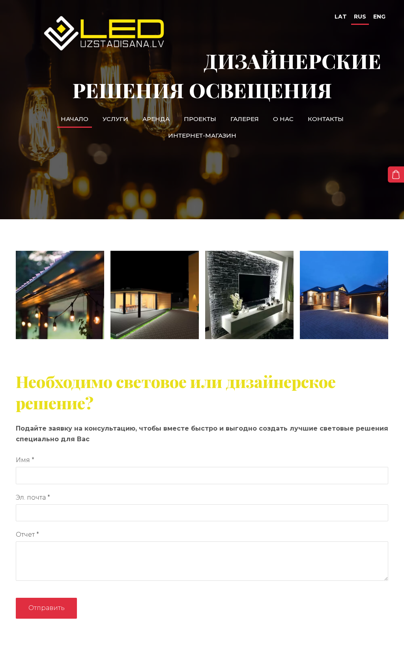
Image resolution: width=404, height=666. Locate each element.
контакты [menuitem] (326, 119)
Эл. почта (33, 497)
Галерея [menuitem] (244, 119)
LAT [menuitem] (341, 16)
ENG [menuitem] (379, 16)
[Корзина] (396, 174)
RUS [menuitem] (360, 16)
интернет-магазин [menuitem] (202, 135)
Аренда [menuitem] (156, 119)
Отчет (27, 534)
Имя (25, 460)
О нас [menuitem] (283, 119)
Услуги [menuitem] (115, 119)
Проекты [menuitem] (200, 119)
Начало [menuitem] (74, 119)
